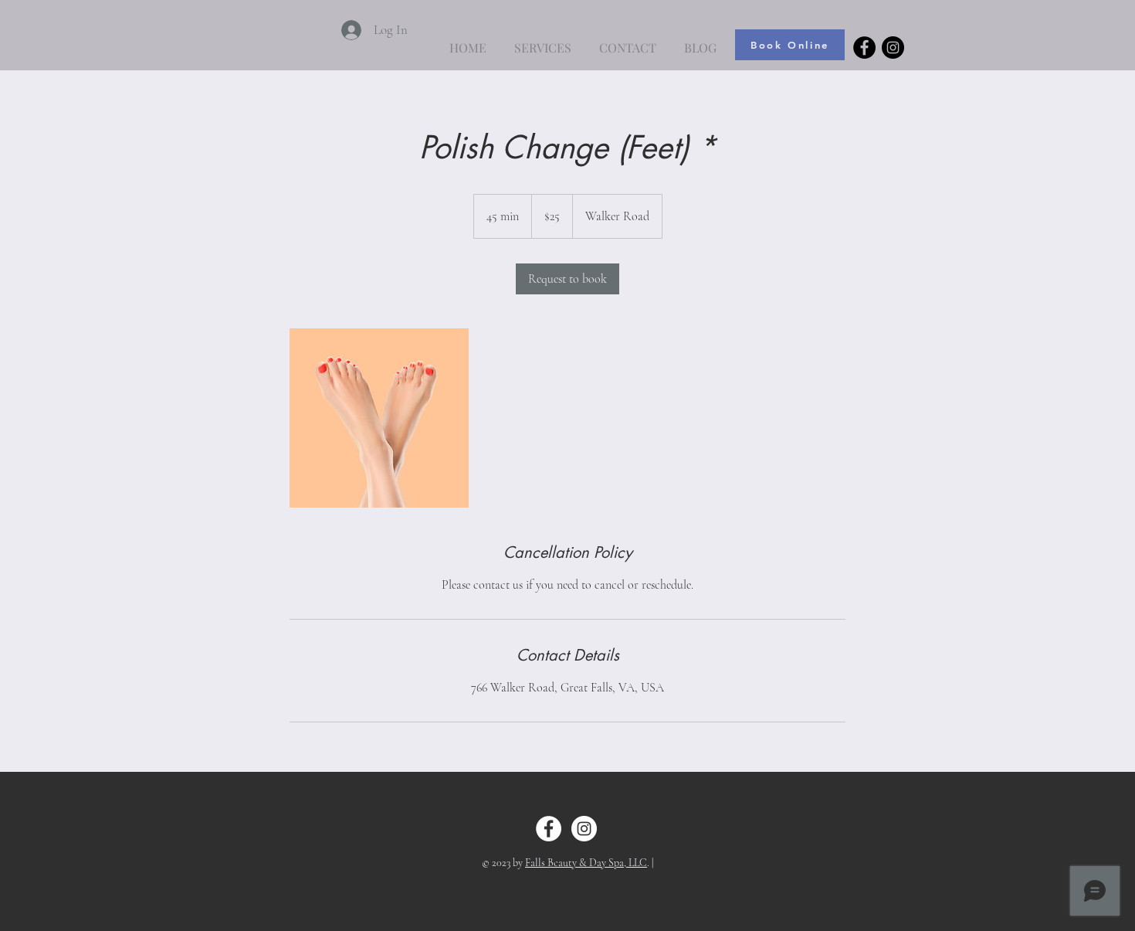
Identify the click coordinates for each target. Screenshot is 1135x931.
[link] (567, 278)
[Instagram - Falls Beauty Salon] (893, 47)
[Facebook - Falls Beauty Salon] (864, 47)
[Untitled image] (379, 418)
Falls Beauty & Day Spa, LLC (586, 862)
